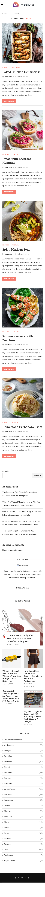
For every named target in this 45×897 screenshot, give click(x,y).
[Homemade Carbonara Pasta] (22, 398)
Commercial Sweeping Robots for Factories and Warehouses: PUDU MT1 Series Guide (11, 696)
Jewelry (23, 805)
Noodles (23, 838)
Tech (23, 849)
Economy (23, 772)
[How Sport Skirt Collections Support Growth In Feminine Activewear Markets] (33, 658)
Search (5, 471)
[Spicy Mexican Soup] (22, 221)
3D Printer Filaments (23, 739)
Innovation (23, 800)
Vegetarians (23, 860)
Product (23, 844)
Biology (23, 750)
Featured (23, 778)
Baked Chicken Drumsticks (21, 72)
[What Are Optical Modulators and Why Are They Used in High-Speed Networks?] (11, 658)
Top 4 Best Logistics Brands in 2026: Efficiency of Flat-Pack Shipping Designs (33, 716)
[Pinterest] (25, 877)
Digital (23, 767)
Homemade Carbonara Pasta (22, 427)
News (23, 833)
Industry (23, 794)
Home (4, 14)
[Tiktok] (29, 877)
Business (23, 761)
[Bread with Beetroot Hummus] (22, 130)
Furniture (23, 783)
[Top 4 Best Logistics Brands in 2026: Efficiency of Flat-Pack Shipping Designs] (33, 699)
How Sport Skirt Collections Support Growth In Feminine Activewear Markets (33, 677)
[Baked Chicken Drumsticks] (22, 43)
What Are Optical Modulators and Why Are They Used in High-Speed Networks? (11, 676)
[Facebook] (15, 877)
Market (23, 822)
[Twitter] (19, 877)
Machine (23, 811)
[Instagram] (22, 877)
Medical (23, 827)
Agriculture (23, 745)
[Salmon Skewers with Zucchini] (22, 307)
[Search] (42, 5)
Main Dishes (23, 816)
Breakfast (23, 756)
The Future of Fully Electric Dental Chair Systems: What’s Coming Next (22, 638)
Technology (23, 855)
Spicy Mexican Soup (16, 249)
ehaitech (8, 77)
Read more (8, 101)
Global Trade (23, 789)
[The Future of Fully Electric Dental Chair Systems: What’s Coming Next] (22, 625)
